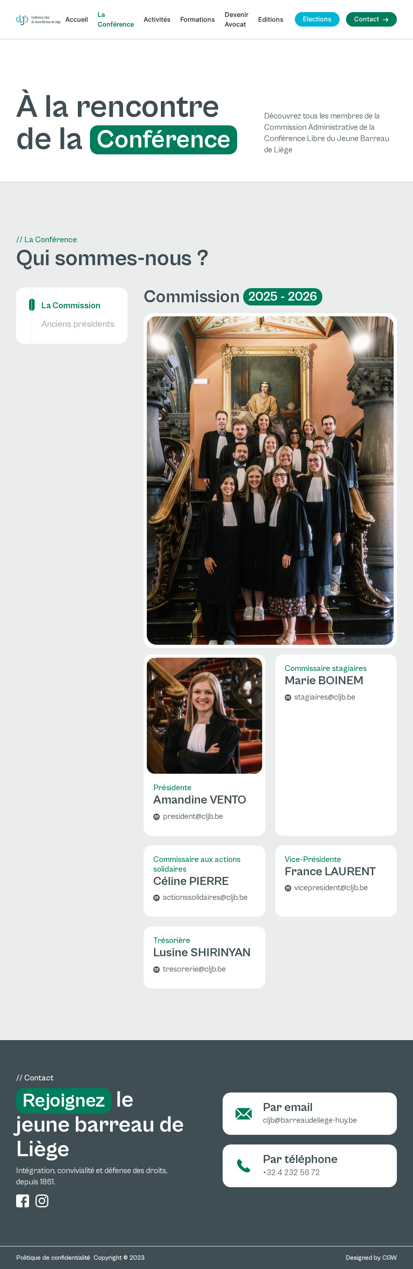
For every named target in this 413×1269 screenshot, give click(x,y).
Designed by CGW (371, 1257)
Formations (197, 19)
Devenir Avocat (236, 19)
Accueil (76, 19)
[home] (38, 20)
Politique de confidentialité (53, 1257)
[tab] (72, 301)
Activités (157, 19)
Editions (271, 19)
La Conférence (116, 19)
